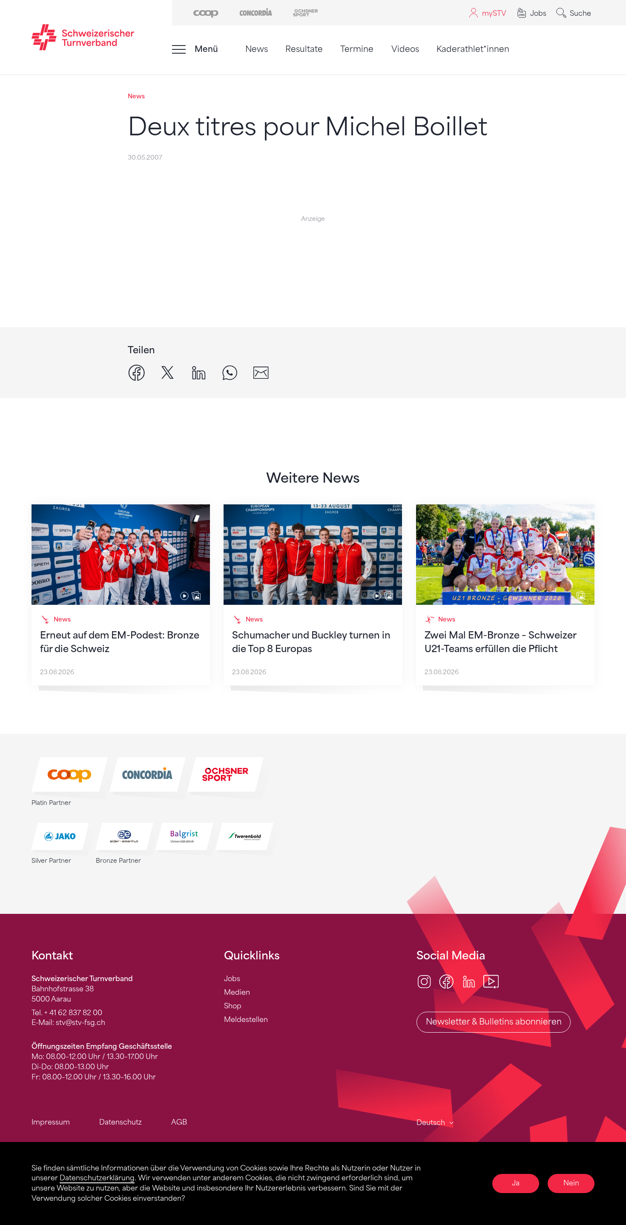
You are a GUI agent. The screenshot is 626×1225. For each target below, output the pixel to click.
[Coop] (206, 12)
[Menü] (179, 49)
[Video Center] (491, 981)
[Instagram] (424, 981)
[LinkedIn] (469, 981)
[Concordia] (255, 12)
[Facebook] (446, 981)
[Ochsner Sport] (305, 12)
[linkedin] (198, 372)
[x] (167, 372)
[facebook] (136, 372)
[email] (261, 372)
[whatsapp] (229, 372)
